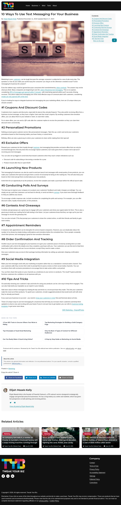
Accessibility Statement (97, 472)
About (55, 5)
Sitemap (92, 476)
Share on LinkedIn (49, 377)
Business (35, 5)
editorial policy (70, 348)
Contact (92, 463)
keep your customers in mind (45, 298)
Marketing (11, 368)
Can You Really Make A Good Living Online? (18, 339)
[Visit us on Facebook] (3, 476)
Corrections (93, 482)
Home (28, 5)
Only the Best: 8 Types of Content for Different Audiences (61, 332)
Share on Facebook (15, 377)
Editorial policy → (17, 363)
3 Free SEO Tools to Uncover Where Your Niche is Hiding (20, 323)
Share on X (32, 377)
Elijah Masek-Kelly (10, 19)
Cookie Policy (54, 501)
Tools (49, 5)
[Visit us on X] (8, 476)
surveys (56, 192)
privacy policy (43, 501)
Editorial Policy (95, 479)
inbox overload (61, 87)
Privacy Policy (94, 469)
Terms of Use (94, 466)
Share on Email (67, 377)
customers (17, 79)
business (36, 147)
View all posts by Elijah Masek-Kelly (22, 406)
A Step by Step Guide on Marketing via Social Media (63, 339)
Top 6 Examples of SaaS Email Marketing (17, 331)
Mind (43, 5)
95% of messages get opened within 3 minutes (25, 92)
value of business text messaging (51, 90)
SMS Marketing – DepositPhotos (73, 310)
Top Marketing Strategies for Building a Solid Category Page (63, 323)
